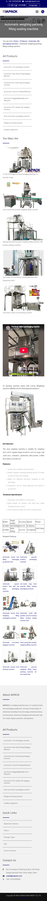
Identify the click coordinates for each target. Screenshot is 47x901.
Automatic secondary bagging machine (11, 644)
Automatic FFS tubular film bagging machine (16, 108)
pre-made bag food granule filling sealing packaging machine (28, 586)
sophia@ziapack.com (32, 1)
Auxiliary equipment (11, 130)
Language (33, 5)
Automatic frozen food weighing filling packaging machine (11, 615)
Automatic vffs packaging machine (16, 67)
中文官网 (21, 5)
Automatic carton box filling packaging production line (11, 559)
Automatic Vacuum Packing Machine (17, 92)
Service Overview (10, 851)
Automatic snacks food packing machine (11, 668)
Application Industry (11, 824)
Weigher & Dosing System (13, 123)
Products (23, 41)
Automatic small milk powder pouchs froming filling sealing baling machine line (28, 616)
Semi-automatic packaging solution (17, 116)
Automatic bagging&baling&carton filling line (16, 99)
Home (16, 41)
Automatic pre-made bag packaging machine (17, 84)
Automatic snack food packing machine (17, 313)
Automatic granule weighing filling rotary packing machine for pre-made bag (28, 670)
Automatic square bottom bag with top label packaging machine (11, 587)
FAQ (5, 844)
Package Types (9, 837)
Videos (6, 830)
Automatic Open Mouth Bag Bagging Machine (17, 75)
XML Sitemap (23, 898)
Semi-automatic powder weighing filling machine (20, 210)
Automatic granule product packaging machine (28, 559)
